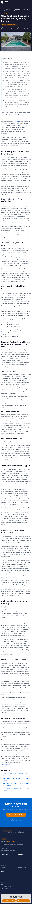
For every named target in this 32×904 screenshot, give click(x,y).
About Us (3, 874)
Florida (17, 121)
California (3, 865)
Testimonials (4, 876)
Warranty (19, 863)
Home (2, 10)
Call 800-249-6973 (16, 820)
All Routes (3, 857)
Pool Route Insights (7, 10)
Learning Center (5, 882)
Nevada (3, 867)
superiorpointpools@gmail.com (8, 850)
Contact (3, 890)
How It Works (20, 857)
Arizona (3, 863)
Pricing (18, 859)
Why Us (3, 878)
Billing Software (5, 888)
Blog (2, 884)
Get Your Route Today (16, 815)
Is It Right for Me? (21, 867)
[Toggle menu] (30, 2)
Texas (2, 861)
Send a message (24, 900)
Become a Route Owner (7, 880)
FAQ (18, 865)
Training (19, 861)
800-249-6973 (4, 848)
